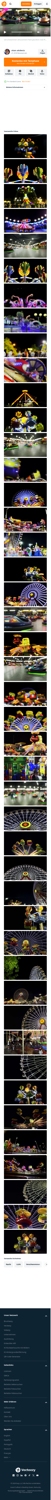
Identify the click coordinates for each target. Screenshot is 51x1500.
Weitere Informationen (14, 86)
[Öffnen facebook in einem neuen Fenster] (13, 1474)
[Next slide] (41, 1263)
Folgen (42, 53)
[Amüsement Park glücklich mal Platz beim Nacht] (25, 817)
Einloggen (38, 4)
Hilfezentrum (9, 1407)
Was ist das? (26, 81)
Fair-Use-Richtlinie (24, 1491)
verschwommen (33, 1263)
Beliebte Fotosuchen (12, 1388)
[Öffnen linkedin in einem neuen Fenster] (21, 1474)
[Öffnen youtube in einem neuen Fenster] (37, 1474)
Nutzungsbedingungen (15, 1489)
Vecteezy (7, 1324)
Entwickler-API (10, 1342)
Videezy (7, 1329)
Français (7, 1452)
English (7, 1434)
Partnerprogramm (11, 1379)
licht (18, 1263)
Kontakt (7, 1411)
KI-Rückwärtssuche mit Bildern (17, 1347)
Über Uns (8, 1415)
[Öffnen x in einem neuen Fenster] (33, 1474)
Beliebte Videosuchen (13, 1392)
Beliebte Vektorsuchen (13, 1383)
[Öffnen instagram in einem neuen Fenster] (17, 1474)
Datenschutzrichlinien (34, 1489)
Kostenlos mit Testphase (25, 62)
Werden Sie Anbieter (12, 1420)
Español (7, 1439)
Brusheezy (8, 1320)
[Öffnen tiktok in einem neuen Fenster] (29, 1474)
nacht (8, 1263)
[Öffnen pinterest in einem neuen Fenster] (25, 1474)
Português (8, 1443)
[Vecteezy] (3, 3)
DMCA (6, 1374)
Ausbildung (9, 1338)
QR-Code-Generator (12, 1355)
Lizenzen (7, 1370)
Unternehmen (10, 1333)
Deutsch (7, 1448)
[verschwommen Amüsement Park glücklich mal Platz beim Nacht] (25, 145)
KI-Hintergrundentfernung (15, 1351)
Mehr (6, 1456)
